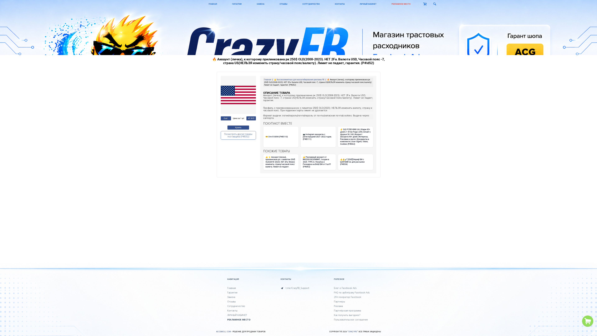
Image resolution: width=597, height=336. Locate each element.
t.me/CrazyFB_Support (297, 288)
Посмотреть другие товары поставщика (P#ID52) (238, 135)
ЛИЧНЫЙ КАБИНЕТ (368, 4)
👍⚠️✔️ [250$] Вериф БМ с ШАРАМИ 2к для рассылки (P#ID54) (352, 161)
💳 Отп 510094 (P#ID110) (277, 137)
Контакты (340, 4)
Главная (213, 4)
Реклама (338, 306)
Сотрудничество (311, 4)
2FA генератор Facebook (347, 297)
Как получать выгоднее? (347, 315)
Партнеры (339, 301)
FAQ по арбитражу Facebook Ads (352, 292)
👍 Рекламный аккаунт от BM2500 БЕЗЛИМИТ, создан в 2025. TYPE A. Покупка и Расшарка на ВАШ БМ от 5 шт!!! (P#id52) (317, 162)
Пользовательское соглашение (351, 319)
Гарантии (237, 4)
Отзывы (283, 4)
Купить (238, 127)
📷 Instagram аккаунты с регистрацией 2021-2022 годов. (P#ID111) (317, 136)
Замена (260, 4)
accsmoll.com (223, 332)
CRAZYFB (352, 332)
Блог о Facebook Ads (345, 288)
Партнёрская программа (347, 310)
